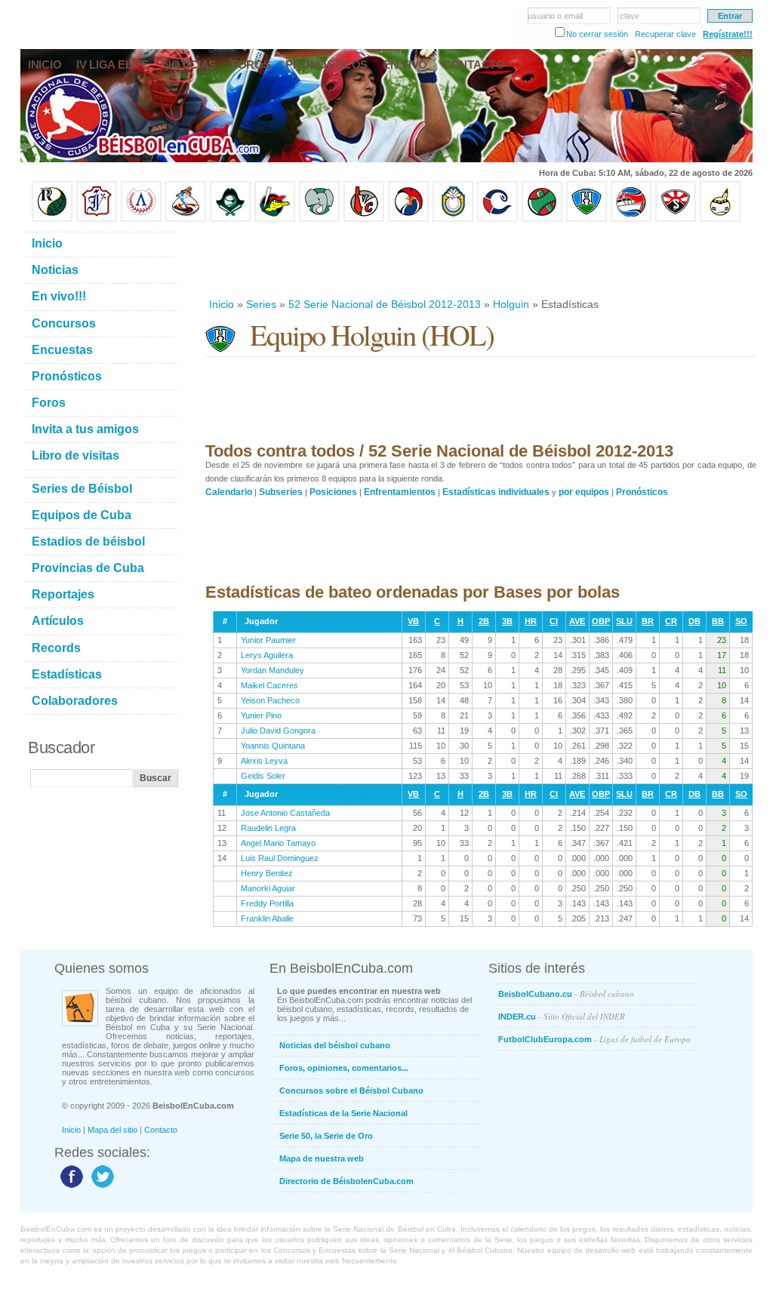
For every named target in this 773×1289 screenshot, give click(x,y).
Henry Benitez (267, 873)
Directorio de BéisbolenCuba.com (346, 1181)
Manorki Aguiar (268, 888)
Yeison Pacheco (270, 700)
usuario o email (555, 15)
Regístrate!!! (728, 33)
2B (484, 621)
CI (554, 621)
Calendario (228, 492)
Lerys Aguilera (267, 655)
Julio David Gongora (278, 730)
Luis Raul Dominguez (280, 858)
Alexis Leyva (264, 760)
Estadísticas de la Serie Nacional (343, 1113)
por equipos (584, 492)
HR (531, 621)
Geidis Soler (263, 775)
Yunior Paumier (268, 639)
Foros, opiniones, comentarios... (343, 1067)
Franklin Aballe (267, 918)
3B (507, 621)
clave (629, 15)
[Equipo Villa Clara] (363, 218)
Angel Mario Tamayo (278, 843)
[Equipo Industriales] (96, 218)
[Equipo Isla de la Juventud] (230, 218)
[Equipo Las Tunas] (542, 218)
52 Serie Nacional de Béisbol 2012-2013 (384, 304)
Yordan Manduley (272, 670)
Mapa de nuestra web (321, 1158)
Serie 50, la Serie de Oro (326, 1135)
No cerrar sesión (597, 33)
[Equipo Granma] (631, 218)
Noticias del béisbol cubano (334, 1045)
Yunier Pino (261, 715)
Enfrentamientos (400, 492)
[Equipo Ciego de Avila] (453, 218)
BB (718, 621)
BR (648, 621)
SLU (624, 621)
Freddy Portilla (267, 903)
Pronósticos (642, 492)
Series (261, 304)
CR (671, 621)
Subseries (281, 492)
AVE (577, 621)
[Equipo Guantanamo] (720, 218)
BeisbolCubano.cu (566, 993)
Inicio (221, 304)
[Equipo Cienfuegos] (319, 218)
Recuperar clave (665, 33)
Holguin (511, 304)
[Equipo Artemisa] (141, 218)
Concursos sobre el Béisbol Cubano (351, 1090)
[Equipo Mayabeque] (185, 218)
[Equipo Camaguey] (497, 218)
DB (694, 621)
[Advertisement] (480, 260)
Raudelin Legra (268, 827)
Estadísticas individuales (496, 492)
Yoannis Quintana (273, 745)
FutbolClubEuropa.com (594, 1038)
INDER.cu (561, 1016)
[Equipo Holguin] (586, 218)
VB (413, 621)
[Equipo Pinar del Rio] (52, 218)
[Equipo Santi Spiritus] (408, 218)
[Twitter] (100, 1187)
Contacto (160, 1129)
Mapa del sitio (112, 1129)
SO (741, 621)
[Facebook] (69, 1187)
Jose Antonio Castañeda (285, 812)
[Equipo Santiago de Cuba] (675, 218)
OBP (601, 621)
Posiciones (333, 492)
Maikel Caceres (269, 685)
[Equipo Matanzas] (274, 218)
